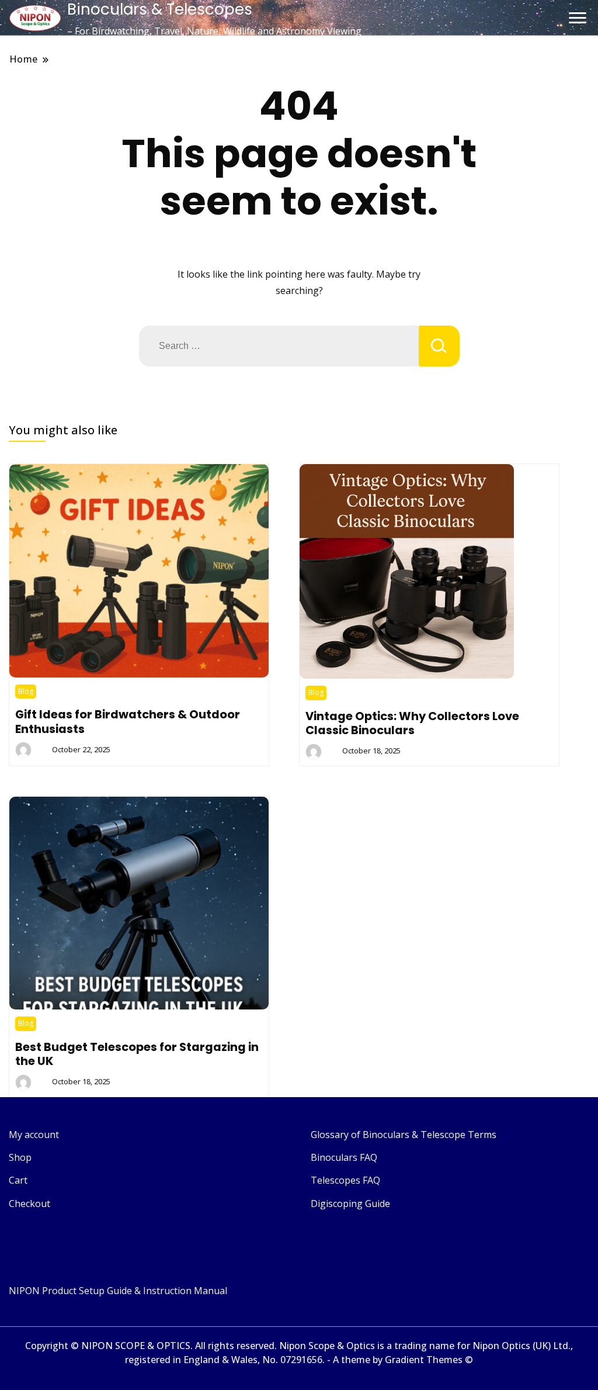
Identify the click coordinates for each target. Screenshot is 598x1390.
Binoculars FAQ (344, 1157)
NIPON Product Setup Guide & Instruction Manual (118, 1290)
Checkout (29, 1203)
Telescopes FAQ (345, 1180)
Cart (18, 1180)
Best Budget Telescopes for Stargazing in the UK (137, 1054)
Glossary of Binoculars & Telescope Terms (403, 1134)
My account (34, 1134)
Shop (20, 1157)
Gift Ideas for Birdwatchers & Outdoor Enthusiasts (127, 721)
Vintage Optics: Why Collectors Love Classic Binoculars (412, 723)
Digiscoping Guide (350, 1203)
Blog (25, 691)
